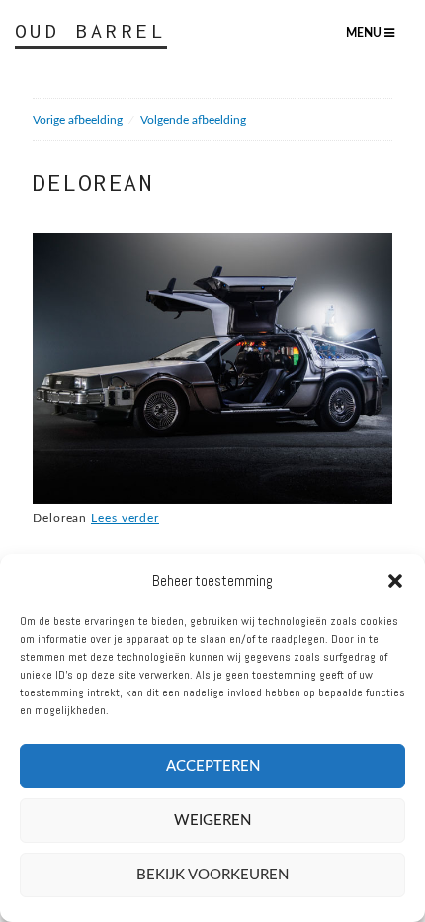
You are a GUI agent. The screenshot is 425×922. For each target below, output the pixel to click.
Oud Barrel (91, 30)
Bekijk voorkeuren (212, 875)
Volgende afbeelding (193, 120)
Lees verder (125, 518)
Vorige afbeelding (78, 120)
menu (365, 33)
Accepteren (213, 766)
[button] (395, 581)
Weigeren (212, 820)
